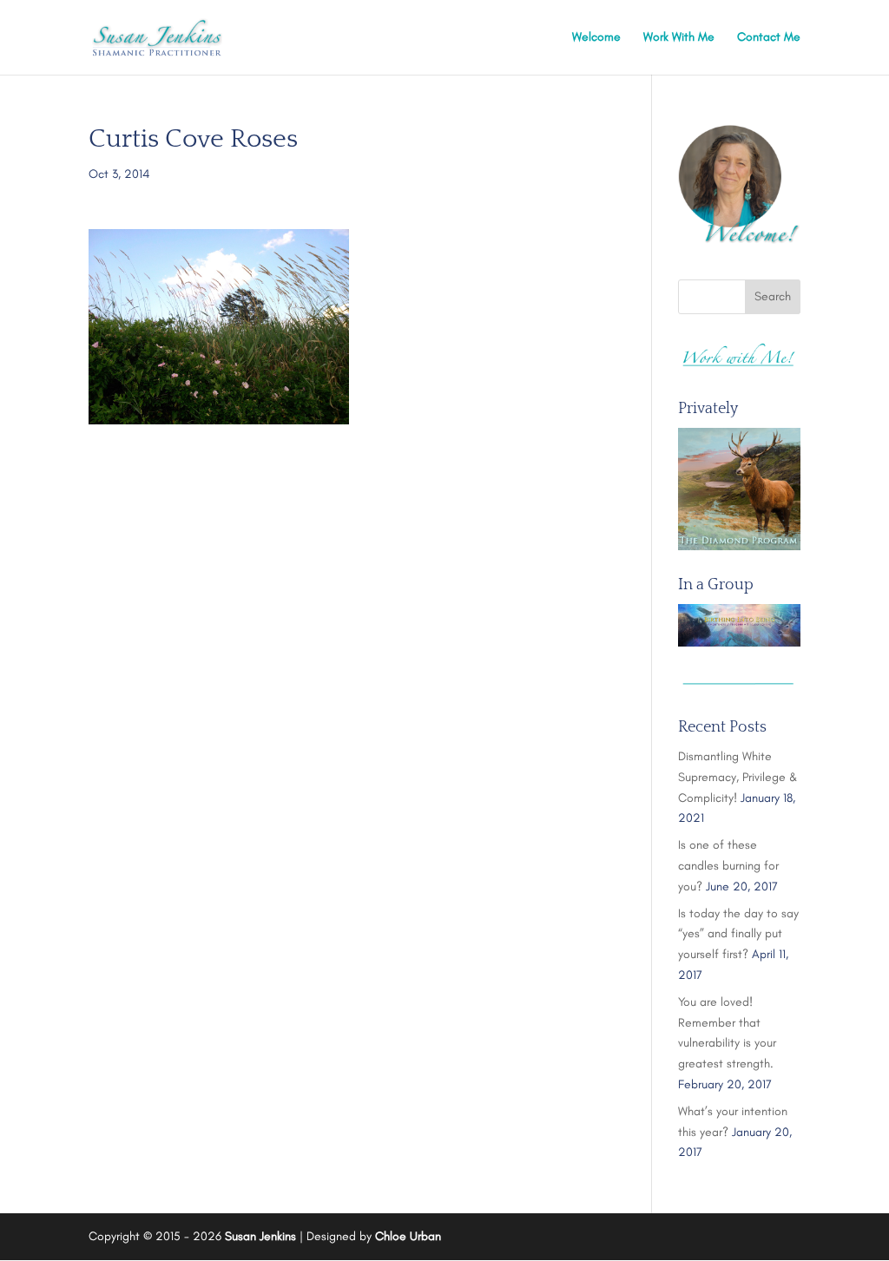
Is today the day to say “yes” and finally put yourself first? (738, 934)
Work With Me (678, 37)
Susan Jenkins (260, 1236)
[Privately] (739, 489)
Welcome (596, 37)
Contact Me (768, 37)
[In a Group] (739, 625)
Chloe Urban (408, 1236)
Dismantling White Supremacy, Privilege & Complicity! (738, 777)
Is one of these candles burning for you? (728, 865)
